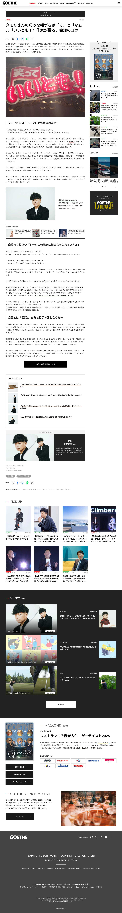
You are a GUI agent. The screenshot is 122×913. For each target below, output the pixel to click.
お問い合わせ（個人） (73, 887)
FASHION (25, 868)
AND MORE (95, 868)
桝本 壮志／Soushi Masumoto (67, 200)
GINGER (59, 884)
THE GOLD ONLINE (78, 884)
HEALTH (50, 868)
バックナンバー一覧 (19, 782)
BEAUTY (58, 868)
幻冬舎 (87, 884)
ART (39, 868)
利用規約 (44, 887)
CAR (46, 3)
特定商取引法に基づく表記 (57, 887)
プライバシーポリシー (34, 887)
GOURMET (54, 3)
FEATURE (80, 3)
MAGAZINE (63, 860)
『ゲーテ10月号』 (103, 742)
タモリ (71, 141)
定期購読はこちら (19, 774)
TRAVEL (33, 868)
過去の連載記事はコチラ (45, 364)
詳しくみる (20, 817)
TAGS (74, 860)
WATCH (40, 3)
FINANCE (86, 868)
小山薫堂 (85, 748)
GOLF (62, 3)
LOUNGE (89, 3)
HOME (8, 489)
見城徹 (99, 748)
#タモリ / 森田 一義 (23, 476)
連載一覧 (61, 704)
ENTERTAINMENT (74, 868)
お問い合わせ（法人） (88, 887)
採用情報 (99, 887)
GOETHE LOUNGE (38, 884)
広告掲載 (22, 887)
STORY (91, 855)
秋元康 (78, 748)
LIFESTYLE (70, 3)
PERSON (32, 3)
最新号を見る (19, 767)
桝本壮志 (19, 47)
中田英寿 (92, 748)
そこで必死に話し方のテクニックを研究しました (54, 296)
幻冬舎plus (67, 884)
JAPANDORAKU (50, 884)
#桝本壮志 (10, 476)
